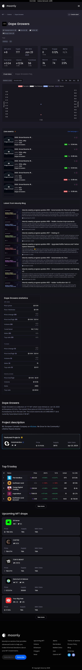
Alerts (55, 641)
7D (62, 80)
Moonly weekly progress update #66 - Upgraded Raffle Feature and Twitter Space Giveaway (50, 245)
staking (5, 41)
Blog (69, 647)
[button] (18, 24)
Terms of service (74, 641)
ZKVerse (16, 520)
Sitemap (71, 651)
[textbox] (31, 427)
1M (66, 80)
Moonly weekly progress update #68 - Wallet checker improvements (48, 221)
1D (58, 80)
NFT (3, 14)
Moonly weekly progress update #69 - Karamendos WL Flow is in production (50, 210)
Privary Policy (72, 644)
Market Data (57, 647)
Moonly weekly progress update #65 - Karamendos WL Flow (44, 258)
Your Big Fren (18, 598)
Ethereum (37, 647)
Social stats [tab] (18, 80)
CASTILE (16, 540)
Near (35, 654)
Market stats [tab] (7, 80)
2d (10, 41)
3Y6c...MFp (22, 141)
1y (74, 137)
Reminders (57, 644)
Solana (9, 14)
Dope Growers (20, 145)
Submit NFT (57, 654)
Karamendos (16, 442)
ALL (74, 80)
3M (70, 80)
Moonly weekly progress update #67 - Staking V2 (40, 233)
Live (54, 651)
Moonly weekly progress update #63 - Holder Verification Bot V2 (46, 282)
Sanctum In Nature (20, 579)
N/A (20, 143)
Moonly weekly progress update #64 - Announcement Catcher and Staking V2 (50, 270)
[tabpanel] (41, 103)
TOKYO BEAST (18, 559)
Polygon (37, 651)
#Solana (33, 426)
